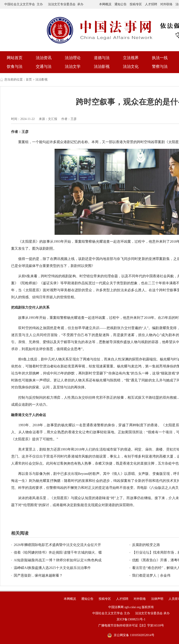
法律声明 (157, 598)
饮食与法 (14, 66)
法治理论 (73, 58)
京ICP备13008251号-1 (131, 619)
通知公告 (120, 4)
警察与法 (160, 66)
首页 (29, 79)
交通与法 (44, 66)
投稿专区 (136, 4)
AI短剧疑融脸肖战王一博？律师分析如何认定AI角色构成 (58, 560)
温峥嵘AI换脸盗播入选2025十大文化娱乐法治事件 (52, 568)
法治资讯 (44, 58)
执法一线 (160, 58)
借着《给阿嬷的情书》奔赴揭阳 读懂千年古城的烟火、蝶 (58, 552)
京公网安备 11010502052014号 (134, 635)
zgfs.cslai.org (132, 607)
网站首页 (14, 58)
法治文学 (73, 66)
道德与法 (102, 58)
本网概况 (105, 4)
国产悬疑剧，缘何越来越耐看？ (38, 575)
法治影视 (102, 66)
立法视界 (131, 58)
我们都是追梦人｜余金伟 (151, 575)
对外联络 (166, 4)
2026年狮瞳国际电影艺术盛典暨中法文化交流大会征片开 (57, 545)
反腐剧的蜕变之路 (146, 545)
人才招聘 (151, 4)
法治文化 (131, 66)
